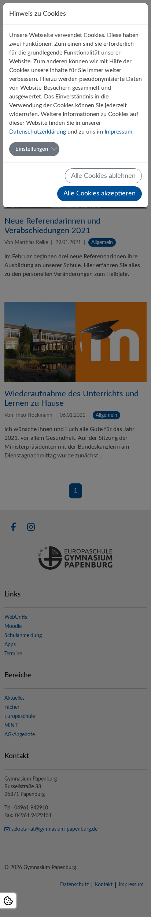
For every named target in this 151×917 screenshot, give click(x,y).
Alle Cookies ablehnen (103, 176)
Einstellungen (31, 149)
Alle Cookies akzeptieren (99, 193)
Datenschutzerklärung (37, 132)
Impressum (118, 132)
